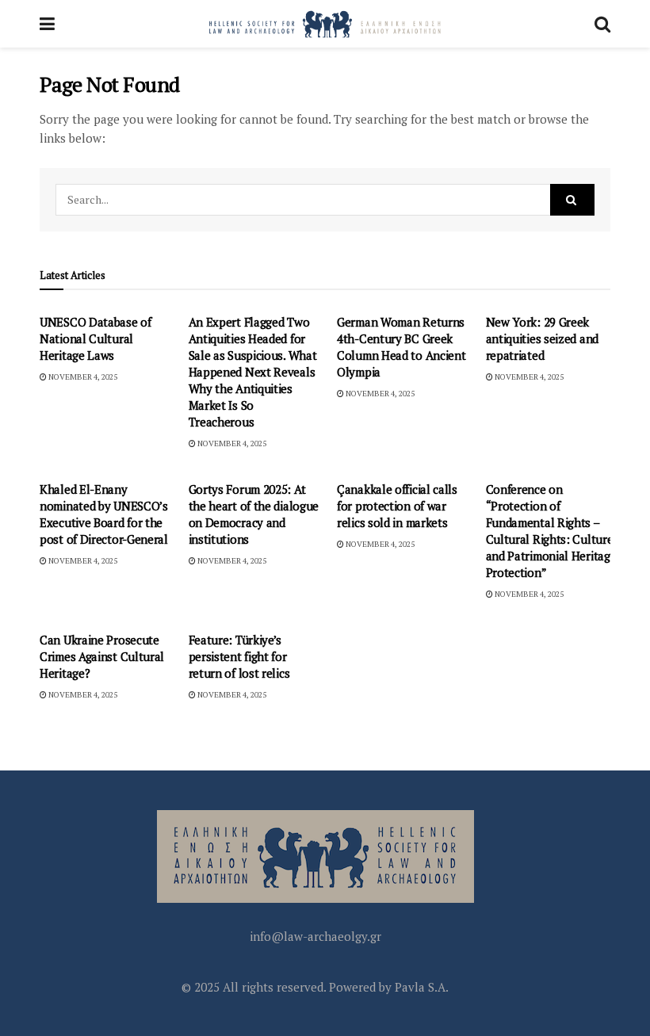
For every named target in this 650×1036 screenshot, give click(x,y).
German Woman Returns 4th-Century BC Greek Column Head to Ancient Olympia (401, 347)
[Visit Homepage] (325, 24)
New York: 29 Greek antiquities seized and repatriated (542, 338)
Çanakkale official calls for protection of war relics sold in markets (397, 505)
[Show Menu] (47, 24)
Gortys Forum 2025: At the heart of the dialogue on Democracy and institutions (254, 514)
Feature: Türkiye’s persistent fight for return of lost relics (239, 656)
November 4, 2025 (82, 377)
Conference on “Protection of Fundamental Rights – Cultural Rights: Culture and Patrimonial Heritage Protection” (551, 530)
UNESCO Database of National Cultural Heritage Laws (95, 338)
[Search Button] (602, 24)
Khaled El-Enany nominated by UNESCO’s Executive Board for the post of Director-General (104, 514)
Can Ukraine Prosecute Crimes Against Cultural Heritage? (102, 656)
